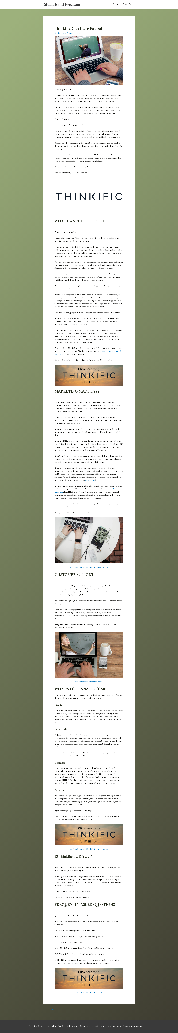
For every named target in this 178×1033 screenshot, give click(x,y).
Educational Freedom (61, 4)
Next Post (130, 1010)
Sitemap (65, 1026)
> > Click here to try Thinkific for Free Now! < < (89, 567)
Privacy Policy (128, 4)
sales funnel (90, 480)
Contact (115, 4)
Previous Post (49, 1010)
